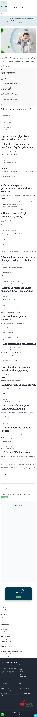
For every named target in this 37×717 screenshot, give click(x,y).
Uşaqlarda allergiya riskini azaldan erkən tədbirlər (9, 72)
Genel (10, 18)
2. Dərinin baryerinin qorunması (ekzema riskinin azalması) (11, 77)
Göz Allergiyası (4, 685)
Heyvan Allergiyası (5, 621)
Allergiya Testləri (5, 609)
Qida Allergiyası (5, 631)
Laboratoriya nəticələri (24, 685)
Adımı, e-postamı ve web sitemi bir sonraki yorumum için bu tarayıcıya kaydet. (16, 494)
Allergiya (21, 664)
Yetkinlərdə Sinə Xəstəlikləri (7, 653)
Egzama (3, 617)
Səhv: (4, 85)
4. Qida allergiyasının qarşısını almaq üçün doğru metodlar (11, 83)
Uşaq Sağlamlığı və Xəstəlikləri (7, 646)
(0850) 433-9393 (23, 592)
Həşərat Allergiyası (5, 624)
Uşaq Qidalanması (5, 644)
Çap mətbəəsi (4, 614)
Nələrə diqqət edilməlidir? (7, 74)
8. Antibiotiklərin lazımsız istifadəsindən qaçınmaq (9, 94)
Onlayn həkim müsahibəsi (24, 688)
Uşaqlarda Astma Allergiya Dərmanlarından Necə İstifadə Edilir (13, 648)
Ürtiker (3, 634)
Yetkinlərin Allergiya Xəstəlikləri (7, 656)
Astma (3, 612)
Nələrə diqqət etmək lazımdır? (8, 90)
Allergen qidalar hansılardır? (7, 82)
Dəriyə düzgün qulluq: (6, 101)
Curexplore (23, 712)
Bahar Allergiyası (23, 676)
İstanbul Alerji (19, 712)
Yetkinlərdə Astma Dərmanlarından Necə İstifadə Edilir (12, 651)
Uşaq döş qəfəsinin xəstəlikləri (7, 641)
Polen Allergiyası (5, 629)
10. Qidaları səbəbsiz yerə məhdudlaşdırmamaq (9, 99)
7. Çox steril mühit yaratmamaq (6, 92)
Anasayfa (6, 18)
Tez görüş (21, 683)
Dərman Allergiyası (5, 688)
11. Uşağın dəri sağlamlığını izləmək (7, 100)
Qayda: (4, 95)
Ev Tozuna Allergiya (5, 693)
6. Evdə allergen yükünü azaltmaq (6, 89)
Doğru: (4, 84)
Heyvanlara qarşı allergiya (6, 690)
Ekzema (21, 666)
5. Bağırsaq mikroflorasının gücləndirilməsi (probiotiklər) (10, 87)
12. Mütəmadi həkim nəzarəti (6, 103)
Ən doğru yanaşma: (6, 80)
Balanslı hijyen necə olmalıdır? (8, 93)
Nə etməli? (4, 78)
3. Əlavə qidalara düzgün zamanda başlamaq (8, 79)
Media (3, 626)
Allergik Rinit (4, 681)
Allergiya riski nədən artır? (5, 71)
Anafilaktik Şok (4, 683)
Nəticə (2, 104)
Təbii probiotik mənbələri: (7, 88)
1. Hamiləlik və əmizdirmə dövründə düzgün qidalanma (10, 73)
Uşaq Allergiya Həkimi (6, 636)
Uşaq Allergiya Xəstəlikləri (6, 639)
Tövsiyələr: (4, 98)
